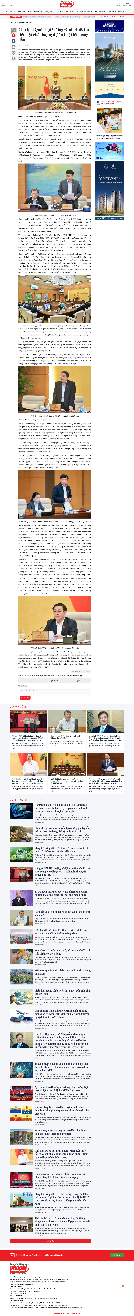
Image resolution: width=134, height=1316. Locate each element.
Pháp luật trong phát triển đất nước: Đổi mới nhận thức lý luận (63, 992)
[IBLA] (109, 34)
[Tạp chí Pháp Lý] (67, 4)
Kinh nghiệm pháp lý (40, 822)
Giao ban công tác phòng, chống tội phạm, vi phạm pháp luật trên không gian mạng (60, 1175)
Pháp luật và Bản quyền (25, 1298)
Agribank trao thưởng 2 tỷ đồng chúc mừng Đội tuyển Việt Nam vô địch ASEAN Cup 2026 (61, 1089)
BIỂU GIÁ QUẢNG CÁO (74, 1313)
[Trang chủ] (6, 11)
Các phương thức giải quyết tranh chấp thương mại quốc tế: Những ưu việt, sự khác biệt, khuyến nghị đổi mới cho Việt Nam (62, 1014)
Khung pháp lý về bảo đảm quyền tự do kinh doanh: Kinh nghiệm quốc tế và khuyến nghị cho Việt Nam (62, 1110)
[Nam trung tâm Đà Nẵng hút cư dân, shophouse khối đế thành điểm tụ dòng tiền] (21, 1136)
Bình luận (13, 30)
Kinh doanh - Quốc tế (40, 862)
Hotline (9, 5)
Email (3, 5)
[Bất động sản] (109, 221)
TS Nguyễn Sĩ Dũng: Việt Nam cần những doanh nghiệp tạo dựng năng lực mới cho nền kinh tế (61, 893)
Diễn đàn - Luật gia (40, 906)
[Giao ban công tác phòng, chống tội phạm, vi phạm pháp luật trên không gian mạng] (21, 1180)
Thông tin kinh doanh (40, 964)
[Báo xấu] (13, 58)
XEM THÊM (50, 1241)
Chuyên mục (127, 5)
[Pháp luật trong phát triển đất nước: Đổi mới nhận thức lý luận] (21, 997)
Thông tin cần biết (39, 1101)
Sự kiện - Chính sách (40, 885)
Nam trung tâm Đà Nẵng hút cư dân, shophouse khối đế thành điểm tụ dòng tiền (61, 1132)
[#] (109, 181)
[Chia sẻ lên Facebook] (13, 41)
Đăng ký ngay (117, 1255)
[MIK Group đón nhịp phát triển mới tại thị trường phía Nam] (21, 976)
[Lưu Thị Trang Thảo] (109, 150)
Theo (81, 671)
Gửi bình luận (25, 698)
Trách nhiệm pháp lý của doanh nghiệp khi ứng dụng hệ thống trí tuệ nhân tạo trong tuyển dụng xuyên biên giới (62, 1067)
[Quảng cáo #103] (109, 74)
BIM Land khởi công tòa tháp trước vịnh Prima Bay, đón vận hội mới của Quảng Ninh (61, 932)
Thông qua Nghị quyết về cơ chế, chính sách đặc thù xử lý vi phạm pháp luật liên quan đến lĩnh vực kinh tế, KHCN (105, 781)
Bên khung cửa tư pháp (41, 1188)
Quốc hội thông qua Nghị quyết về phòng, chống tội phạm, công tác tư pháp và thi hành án (66, 781)
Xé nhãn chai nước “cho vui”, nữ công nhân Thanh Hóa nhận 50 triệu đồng (63, 952)
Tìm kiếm (118, 5)
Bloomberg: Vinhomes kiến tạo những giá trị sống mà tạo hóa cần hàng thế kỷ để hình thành (63, 829)
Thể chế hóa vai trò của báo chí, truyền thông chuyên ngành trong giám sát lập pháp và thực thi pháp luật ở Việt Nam (62, 1221)
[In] (13, 53)
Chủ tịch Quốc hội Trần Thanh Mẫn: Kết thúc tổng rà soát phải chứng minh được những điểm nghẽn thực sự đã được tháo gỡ (28, 781)
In (79, 681)
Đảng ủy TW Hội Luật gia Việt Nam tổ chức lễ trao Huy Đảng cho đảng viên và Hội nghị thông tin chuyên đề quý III (27, 738)
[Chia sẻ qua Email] (13, 47)
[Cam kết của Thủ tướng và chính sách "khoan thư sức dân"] (66, 721)
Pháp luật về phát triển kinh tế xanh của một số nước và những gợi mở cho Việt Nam (61, 850)
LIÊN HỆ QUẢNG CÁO (59, 1313)
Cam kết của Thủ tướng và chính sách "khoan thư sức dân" (65, 737)
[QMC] (109, 114)
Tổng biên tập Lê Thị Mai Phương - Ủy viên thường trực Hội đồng (69, 17)
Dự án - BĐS (38, 984)
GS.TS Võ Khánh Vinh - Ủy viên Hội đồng (33, 17)
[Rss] (123, 1286)
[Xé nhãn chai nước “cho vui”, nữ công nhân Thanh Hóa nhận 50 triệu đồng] (21, 956)
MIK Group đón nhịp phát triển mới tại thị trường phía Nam (63, 972)
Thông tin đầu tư (39, 842)
